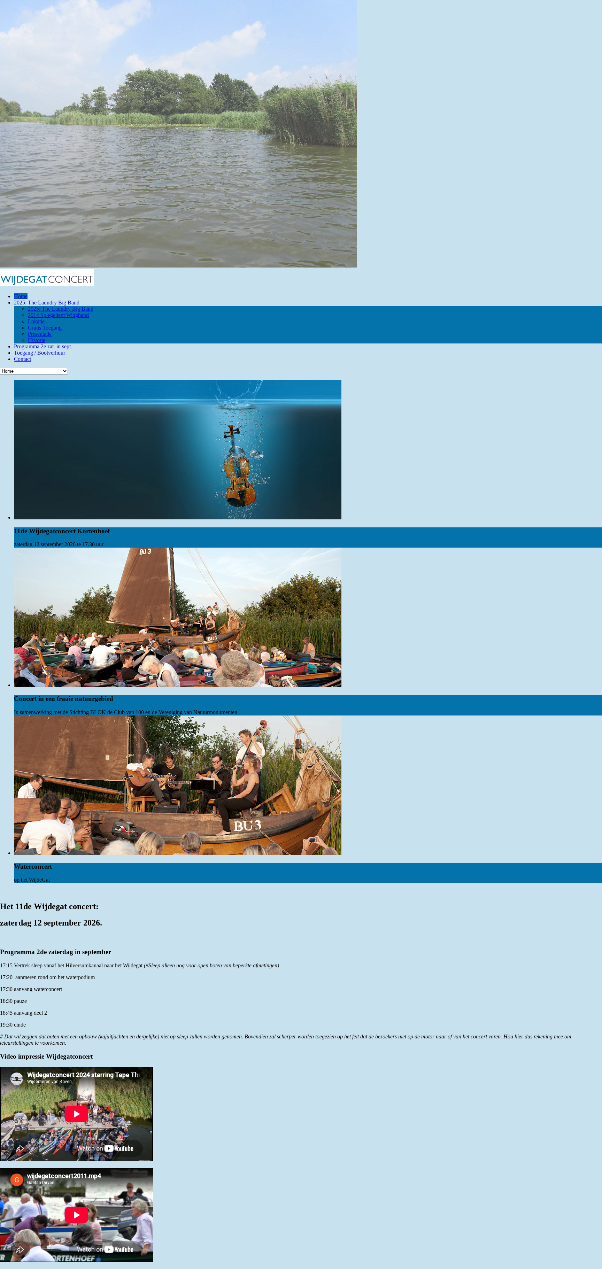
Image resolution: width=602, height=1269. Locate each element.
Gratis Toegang (45, 328)
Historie (36, 340)
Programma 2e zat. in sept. (43, 346)
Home (21, 296)
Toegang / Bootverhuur (39, 353)
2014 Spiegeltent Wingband (58, 315)
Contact (22, 359)
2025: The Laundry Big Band (46, 302)
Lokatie (36, 321)
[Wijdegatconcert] (47, 284)
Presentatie (40, 334)
